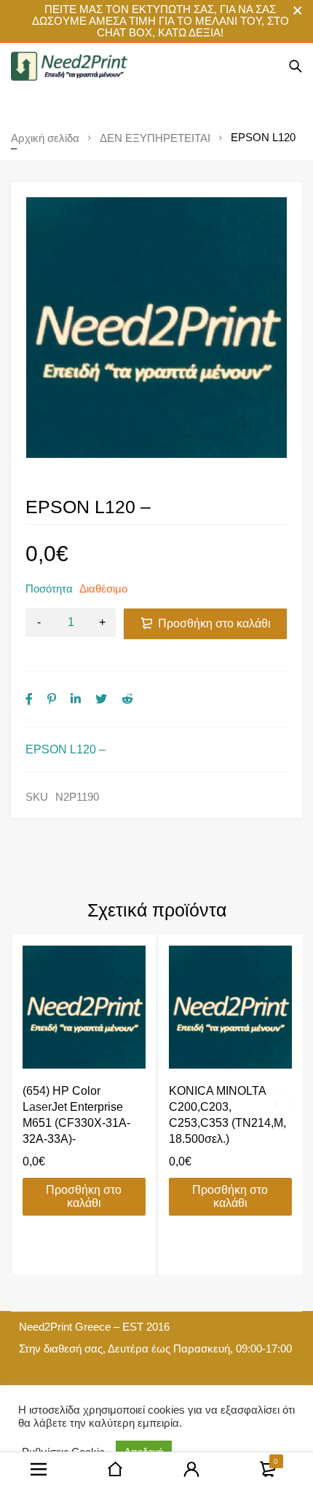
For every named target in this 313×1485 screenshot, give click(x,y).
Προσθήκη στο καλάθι (214, 623)
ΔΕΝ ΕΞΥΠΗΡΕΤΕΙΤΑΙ (155, 138)
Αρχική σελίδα (45, 138)
